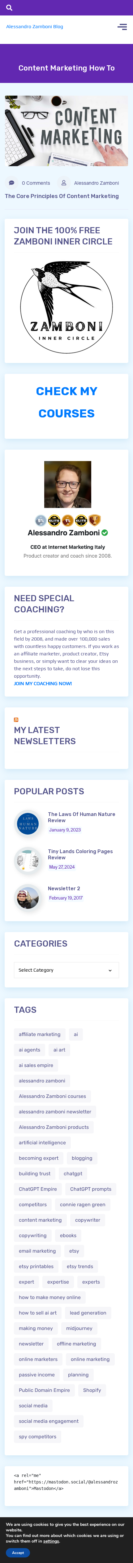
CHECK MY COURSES (66, 402)
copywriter (87, 1220)
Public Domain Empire (44, 1390)
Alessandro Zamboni (96, 183)
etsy (74, 1251)
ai (76, 1034)
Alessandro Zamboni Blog (34, 26)
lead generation (88, 1313)
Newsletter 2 (64, 889)
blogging (82, 1158)
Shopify (92, 1390)
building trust (34, 1174)
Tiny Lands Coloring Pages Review (80, 854)
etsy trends (80, 1266)
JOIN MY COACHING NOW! (43, 683)
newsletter (31, 1344)
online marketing (90, 1359)
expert (26, 1282)
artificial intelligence (42, 1143)
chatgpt (73, 1174)
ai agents (29, 1050)
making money (36, 1328)
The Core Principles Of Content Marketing (62, 196)
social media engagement (49, 1421)
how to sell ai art (38, 1313)
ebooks (68, 1235)
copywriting (33, 1235)
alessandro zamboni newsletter (55, 1112)
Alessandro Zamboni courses (52, 1096)
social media (33, 1406)
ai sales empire (36, 1065)
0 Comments (35, 183)
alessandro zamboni (42, 1081)
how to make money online (50, 1297)
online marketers (38, 1359)
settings (51, 1541)
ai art (59, 1050)
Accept (18, 1552)
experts (91, 1282)
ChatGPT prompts (90, 1189)
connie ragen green (82, 1204)
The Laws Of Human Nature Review (81, 817)
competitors (33, 1204)
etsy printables (36, 1266)
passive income (37, 1375)
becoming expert (38, 1158)
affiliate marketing (40, 1034)
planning (78, 1375)
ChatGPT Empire (38, 1189)
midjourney (79, 1328)
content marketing (40, 1220)
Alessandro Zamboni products (54, 1127)
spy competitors (37, 1437)
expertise (58, 1282)
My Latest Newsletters (45, 735)
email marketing (37, 1251)
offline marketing (76, 1344)
